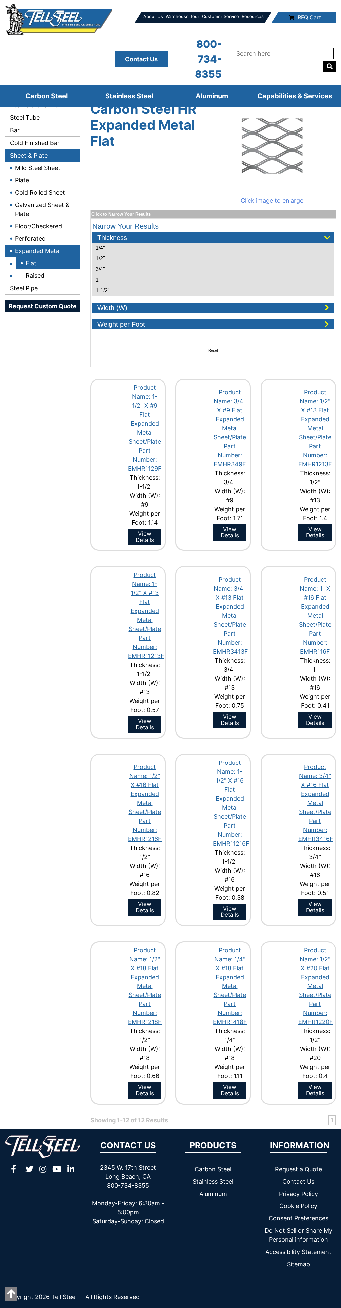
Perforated (30, 238)
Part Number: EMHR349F (230, 455)
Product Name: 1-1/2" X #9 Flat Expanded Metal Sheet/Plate (145, 414)
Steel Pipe (23, 288)
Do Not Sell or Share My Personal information (298, 1235)
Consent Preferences (298, 1218)
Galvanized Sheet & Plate (42, 209)
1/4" (100, 248)
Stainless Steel (129, 96)
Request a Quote (298, 1169)
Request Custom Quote (43, 306)
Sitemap (298, 1264)
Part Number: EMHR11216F (231, 834)
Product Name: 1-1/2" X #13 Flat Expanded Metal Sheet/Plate (145, 601)
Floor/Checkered (38, 226)
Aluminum (212, 96)
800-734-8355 (208, 59)
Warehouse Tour (182, 16)
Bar (14, 130)
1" (98, 280)
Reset (213, 350)
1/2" (100, 258)
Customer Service (220, 16)
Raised (35, 275)
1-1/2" (103, 290)
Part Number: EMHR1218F (145, 1012)
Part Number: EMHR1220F (315, 1012)
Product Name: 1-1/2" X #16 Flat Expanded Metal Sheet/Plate (230, 789)
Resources (253, 16)
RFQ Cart (309, 17)
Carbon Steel (46, 96)
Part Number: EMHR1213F (315, 455)
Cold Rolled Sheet (40, 192)
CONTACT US (128, 1145)
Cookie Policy (298, 1205)
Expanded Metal (38, 250)
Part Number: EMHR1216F (145, 829)
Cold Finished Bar (34, 142)
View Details (145, 536)
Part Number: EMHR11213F (146, 646)
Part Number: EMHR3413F (230, 642)
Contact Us (141, 59)
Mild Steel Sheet (37, 167)
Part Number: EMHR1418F (230, 1012)
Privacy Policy (298, 1193)
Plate (22, 180)
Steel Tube (24, 117)
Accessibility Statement (298, 1251)
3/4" (100, 269)
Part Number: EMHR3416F (315, 829)
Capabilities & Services (294, 96)
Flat (31, 263)
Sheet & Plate (28, 155)
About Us (153, 16)
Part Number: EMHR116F (315, 642)
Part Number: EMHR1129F (145, 459)
